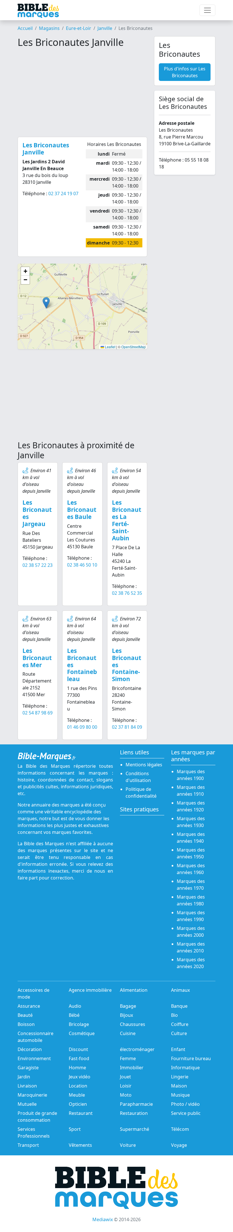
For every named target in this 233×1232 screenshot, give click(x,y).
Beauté (25, 1015)
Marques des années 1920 (191, 806)
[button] (46, 303)
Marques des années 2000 (191, 931)
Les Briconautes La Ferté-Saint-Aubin (126, 520)
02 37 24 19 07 (63, 193)
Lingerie (179, 1077)
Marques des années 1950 (191, 853)
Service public (186, 1113)
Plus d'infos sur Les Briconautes (184, 72)
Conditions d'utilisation (138, 776)
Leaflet (109, 346)
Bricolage (79, 1024)
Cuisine (128, 1033)
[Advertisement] (82, 92)
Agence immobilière (90, 990)
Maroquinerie (32, 1095)
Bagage (128, 1006)
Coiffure (179, 1024)
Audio (75, 1006)
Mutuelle (27, 1104)
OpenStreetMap (133, 346)
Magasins (49, 28)
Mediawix (102, 1219)
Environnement (34, 1058)
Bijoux (126, 1015)
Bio (174, 1015)
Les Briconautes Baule (81, 509)
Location (78, 1086)
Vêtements (80, 1145)
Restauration (134, 1113)
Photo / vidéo (185, 1104)
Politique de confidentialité (141, 792)
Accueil (25, 28)
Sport (75, 1129)
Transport (28, 1145)
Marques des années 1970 (191, 884)
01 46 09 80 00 (82, 727)
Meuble (77, 1095)
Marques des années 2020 (191, 963)
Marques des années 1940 (191, 837)
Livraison (27, 1086)
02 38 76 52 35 (127, 593)
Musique (180, 1095)
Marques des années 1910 (191, 790)
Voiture (128, 1145)
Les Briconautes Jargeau (37, 513)
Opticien (78, 1104)
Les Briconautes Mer (37, 658)
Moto (126, 1095)
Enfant (178, 1049)
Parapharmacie (136, 1104)
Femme (128, 1058)
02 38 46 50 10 (82, 565)
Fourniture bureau (191, 1058)
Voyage (179, 1145)
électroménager (137, 1049)
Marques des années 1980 (191, 900)
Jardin (24, 1077)
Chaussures (132, 1024)
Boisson (26, 1024)
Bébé (74, 1015)
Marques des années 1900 (191, 774)
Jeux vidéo (79, 1077)
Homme (77, 1067)
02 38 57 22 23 (37, 565)
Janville (104, 28)
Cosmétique (82, 1033)
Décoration (30, 1049)
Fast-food (79, 1058)
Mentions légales (144, 764)
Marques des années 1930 (191, 821)
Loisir (126, 1086)
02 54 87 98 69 (37, 713)
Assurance (29, 1006)
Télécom (180, 1129)
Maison (179, 1086)
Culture (179, 1033)
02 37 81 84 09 (127, 727)
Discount (78, 1049)
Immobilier (131, 1067)
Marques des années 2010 (191, 947)
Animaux (180, 990)
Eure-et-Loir (78, 28)
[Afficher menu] (207, 10)
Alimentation (133, 990)
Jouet (125, 1077)
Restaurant (81, 1113)
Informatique (185, 1067)
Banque (179, 1006)
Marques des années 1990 (191, 916)
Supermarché (134, 1129)
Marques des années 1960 (191, 868)
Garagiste (28, 1067)
